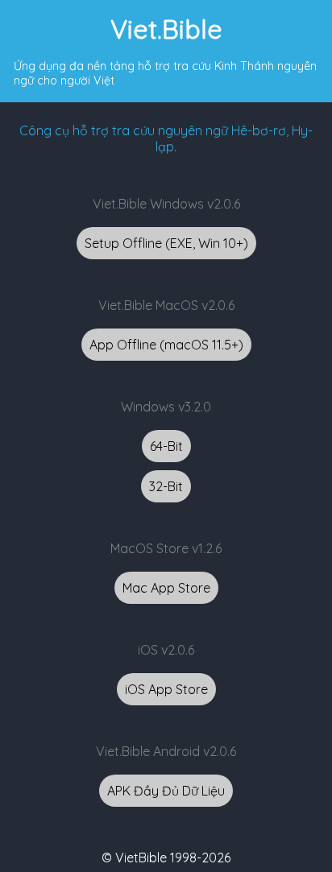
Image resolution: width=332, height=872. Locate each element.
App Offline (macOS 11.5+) (166, 345)
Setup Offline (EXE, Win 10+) (166, 243)
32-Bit (166, 486)
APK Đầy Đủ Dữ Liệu (166, 791)
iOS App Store (166, 689)
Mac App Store (166, 588)
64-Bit (166, 446)
